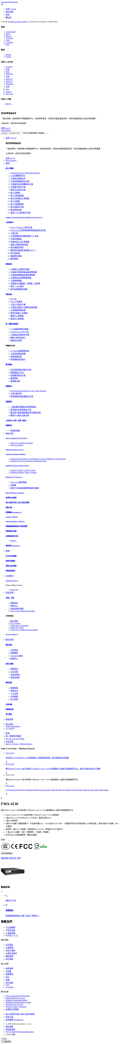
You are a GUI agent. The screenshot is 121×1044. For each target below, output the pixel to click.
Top (4, 1039)
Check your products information (22, 611)
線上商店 (9, 724)
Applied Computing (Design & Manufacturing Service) (24, 217)
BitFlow (13, 541)
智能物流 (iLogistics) (13, 546)
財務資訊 (14, 669)
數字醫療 (9, 364)
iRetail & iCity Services (13, 477)
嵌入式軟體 (15, 193)
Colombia (9, 42)
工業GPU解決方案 (18, 304)
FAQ (7, 985)
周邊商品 (9, 425)
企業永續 (9, 704)
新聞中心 (14, 659)
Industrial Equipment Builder (15, 454)
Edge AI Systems (16, 445)
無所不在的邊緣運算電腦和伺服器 (24, 488)
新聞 (7, 980)
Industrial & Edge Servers (14, 450)
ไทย (7, 89)
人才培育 (14, 694)
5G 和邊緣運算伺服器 (19, 329)
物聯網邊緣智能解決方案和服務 (16, 526)
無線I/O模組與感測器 (19, 245)
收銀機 (13, 485)
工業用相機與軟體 (18, 354)
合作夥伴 (9, 576)
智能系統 (9, 294)
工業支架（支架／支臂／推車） (16, 420)
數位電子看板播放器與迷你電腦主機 (25, 413)
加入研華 (14, 699)
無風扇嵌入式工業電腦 (19, 242)
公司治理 (14, 672)
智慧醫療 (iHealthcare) (13, 512)
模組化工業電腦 (17, 316)
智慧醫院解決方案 (18, 375)
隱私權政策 (10, 1029)
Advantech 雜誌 (16, 656)
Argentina (9, 38)
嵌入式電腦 (9, 168)
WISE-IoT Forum (17, 628)
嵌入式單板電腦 (17, 196)
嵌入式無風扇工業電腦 (19, 198)
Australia (9, 67)
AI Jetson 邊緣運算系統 (19, 351)
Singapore (9, 84)
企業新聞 (9, 948)
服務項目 (14, 603)
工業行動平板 (16, 394)
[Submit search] (45, 133)
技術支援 (9, 593)
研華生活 (14, 691)
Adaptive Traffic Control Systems (22, 470)
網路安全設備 (16, 340)
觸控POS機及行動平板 (19, 415)
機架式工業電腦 (17, 319)
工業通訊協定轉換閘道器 (20, 278)
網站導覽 (9, 1027)
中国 (7, 69)
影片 (7, 977)
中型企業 (9, 742)
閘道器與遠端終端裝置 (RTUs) (22, 250)
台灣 (9, 17)
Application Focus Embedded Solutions (25, 173)
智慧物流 (9, 386)
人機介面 (14, 233)
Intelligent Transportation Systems (17, 465)
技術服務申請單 (17, 609)
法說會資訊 (15, 675)
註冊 (7, 9)
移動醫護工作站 (17, 373)
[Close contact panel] (2, 892)
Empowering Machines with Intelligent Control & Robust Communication (38, 459)
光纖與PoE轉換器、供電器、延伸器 (25, 283)
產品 (7, 163)
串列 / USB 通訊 (17, 286)
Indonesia (9, 74)
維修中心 (14, 606)
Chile (8, 40)
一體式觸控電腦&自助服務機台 (23, 407)
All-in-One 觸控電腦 (18, 482)
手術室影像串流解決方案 (20, 370)
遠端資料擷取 (16, 256)
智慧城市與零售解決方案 (20, 410)
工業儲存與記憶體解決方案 (21, 184)
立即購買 (11, 927)
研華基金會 (9, 709)
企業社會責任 (11, 953)
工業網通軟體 (16, 281)
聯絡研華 (9, 719)
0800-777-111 (13, 935)
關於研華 (9, 640)
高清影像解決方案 (12, 536)
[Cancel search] (48, 133)
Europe (8, 55)
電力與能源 (15, 253)
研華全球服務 (10, 561)
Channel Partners (12, 581)
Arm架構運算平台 (17, 176)
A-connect (9, 987)
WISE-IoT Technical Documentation (24, 630)
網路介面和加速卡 (18, 338)
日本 (7, 77)
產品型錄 (5, 858)
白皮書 (8, 971)
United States (11, 32)
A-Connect (10, 728)
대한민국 (9, 79)
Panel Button (6, 130)
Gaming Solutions (12, 517)
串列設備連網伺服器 (18, 289)
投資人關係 (9, 664)
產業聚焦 (9, 974)
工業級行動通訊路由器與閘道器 (23, 272)
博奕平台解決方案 (18, 190)
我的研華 (9, 12)
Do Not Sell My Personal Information (20, 1032)
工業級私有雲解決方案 (19, 335)
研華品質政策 (10, 571)
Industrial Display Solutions (15, 521)
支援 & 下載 (10, 598)
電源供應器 (15, 431)
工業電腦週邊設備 (18, 310)
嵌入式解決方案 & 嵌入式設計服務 (17, 502)
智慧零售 (9, 402)
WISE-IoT (14, 590)
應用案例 (9, 968)
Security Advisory (12, 634)
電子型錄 (9, 983)
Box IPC (13, 299)
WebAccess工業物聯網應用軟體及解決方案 (28, 230)
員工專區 (9, 714)
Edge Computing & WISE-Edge (16, 438)
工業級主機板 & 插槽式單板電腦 (23, 307)
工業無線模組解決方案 (19, 181)
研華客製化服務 (11, 531)
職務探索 (14, 688)
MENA (8, 104)
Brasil (8, 34)
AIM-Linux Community (19, 626)
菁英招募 (9, 682)
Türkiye (9, 92)
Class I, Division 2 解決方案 (21, 227)
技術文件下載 (14, 858)
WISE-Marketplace (13, 726)
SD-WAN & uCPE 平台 (19, 332)
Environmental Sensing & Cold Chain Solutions (28, 391)
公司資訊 (14, 650)
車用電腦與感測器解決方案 (21, 396)
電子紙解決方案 (17, 207)
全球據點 (14, 696)
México (8, 36)
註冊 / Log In (11, 138)
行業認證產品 (16, 239)
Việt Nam (9, 94)
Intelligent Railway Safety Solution (23, 472)
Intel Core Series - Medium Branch (19, 744)
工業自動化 (9, 222)
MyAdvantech (11, 160)
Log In (13, 9)
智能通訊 (9, 264)
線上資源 (14, 621)
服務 (7, 551)
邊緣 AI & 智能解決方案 (20, 213)
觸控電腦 (14, 259)
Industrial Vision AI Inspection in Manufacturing (28, 461)
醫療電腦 (14, 378)
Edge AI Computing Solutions (21, 443)
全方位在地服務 (11, 556)
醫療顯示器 (15, 381)
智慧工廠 (9, 507)
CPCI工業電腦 (16, 302)
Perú (7, 45)
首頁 (7, 733)
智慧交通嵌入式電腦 (18, 313)
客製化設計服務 (11, 566)
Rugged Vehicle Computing (15, 493)
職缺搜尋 (9, 956)
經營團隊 (14, 653)
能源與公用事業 (11, 498)
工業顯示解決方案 (18, 187)
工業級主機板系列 (18, 178)
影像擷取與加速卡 (18, 359)
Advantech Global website (17, 22)
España (8, 57)
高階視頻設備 (16, 357)
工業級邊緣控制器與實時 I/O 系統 (24, 236)
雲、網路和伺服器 (12, 324)
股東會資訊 (15, 677)
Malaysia (9, 82)
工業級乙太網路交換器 (19, 269)
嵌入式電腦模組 (17, 204)
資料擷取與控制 (17, 247)
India (7, 72)
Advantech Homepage (9, 2)
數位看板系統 (16, 210)
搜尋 (7, 15)
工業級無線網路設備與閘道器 (22, 275)
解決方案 (9, 433)
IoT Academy (15, 623)
